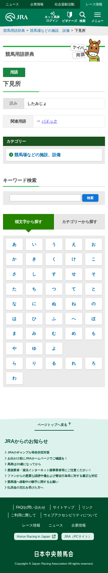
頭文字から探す (28, 221)
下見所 (80, 30)
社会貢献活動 (64, 4)
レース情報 (94, 4)
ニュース (12, 4)
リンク (87, 507)
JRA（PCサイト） (78, 536)
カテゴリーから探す (79, 221)
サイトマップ (63, 507)
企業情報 (37, 4)
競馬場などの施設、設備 (50, 30)
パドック (49, 121)
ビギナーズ (69, 20)
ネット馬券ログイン (52, 18)
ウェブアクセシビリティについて (71, 515)
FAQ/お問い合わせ (30, 507)
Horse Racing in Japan (33, 536)
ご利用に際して (23, 515)
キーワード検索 (20, 180)
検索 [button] (83, 20)
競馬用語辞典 (14, 30)
